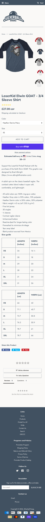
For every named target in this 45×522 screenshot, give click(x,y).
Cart (41, 3)
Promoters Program (22, 445)
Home (3, 34)
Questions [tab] (20, 380)
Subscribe (36, 487)
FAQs (22, 425)
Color (4, 118)
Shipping (5, 113)
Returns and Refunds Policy (23, 451)
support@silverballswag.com (25, 498)
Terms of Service (22, 457)
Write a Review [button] (23, 370)
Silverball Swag (29, 509)
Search (22, 431)
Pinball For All (22, 422)
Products (22, 419)
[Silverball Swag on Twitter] (17, 471)
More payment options (22, 152)
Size (3, 128)
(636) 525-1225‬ (25, 502)
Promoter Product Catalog (22, 460)
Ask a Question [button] (23, 376)
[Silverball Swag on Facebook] (22, 471)
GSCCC (22, 434)
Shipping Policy (22, 448)
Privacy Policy (22, 454)
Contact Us (22, 428)
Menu (6, 3)
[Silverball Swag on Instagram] (28, 471)
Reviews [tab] (7, 380)
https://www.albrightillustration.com (16, 175)
